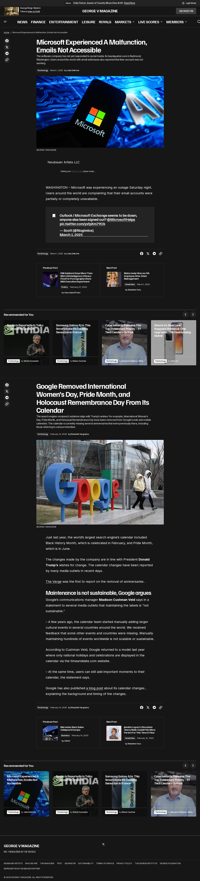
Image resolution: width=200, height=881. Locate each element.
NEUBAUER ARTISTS (13, 863)
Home (6, 32)
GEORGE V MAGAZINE (100, 11)
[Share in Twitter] (7, 47)
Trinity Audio (77, 171)
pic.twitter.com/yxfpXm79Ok (82, 223)
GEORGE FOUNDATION (170, 863)
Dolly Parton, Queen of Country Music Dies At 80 (98, 3)
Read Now (129, 3)
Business (65, 735)
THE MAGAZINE (47, 863)
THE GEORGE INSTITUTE (146, 863)
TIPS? (59, 863)
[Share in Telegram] (7, 53)
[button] (189, 3)
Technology (42, 70)
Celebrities (130, 284)
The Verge (54, 581)
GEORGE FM (70, 863)
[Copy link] (7, 60)
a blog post (94, 688)
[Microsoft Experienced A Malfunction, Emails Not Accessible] (26, 793)
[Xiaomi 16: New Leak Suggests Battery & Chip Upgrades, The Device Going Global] (173, 342)
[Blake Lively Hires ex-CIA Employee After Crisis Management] (132, 280)
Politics (64, 287)
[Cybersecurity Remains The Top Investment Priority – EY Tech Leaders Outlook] (124, 342)
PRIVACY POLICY (124, 863)
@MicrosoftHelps (121, 219)
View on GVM (34, 11)
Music (68, 3)
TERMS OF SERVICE (105, 863)
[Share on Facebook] (7, 41)
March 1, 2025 (71, 234)
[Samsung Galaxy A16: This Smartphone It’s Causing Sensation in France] (75, 342)
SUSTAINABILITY (86, 863)
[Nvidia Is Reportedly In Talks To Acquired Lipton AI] (26, 342)
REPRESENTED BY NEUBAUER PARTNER (22, 868)
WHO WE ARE (31, 863)
